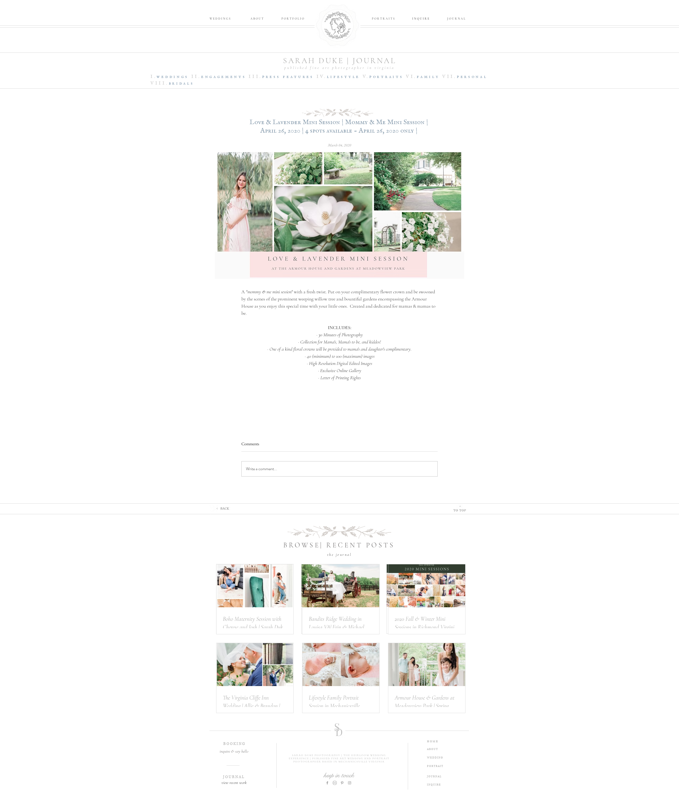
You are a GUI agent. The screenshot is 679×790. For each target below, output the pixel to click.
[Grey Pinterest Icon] (342, 783)
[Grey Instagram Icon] (349, 783)
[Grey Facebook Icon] (327, 783)
